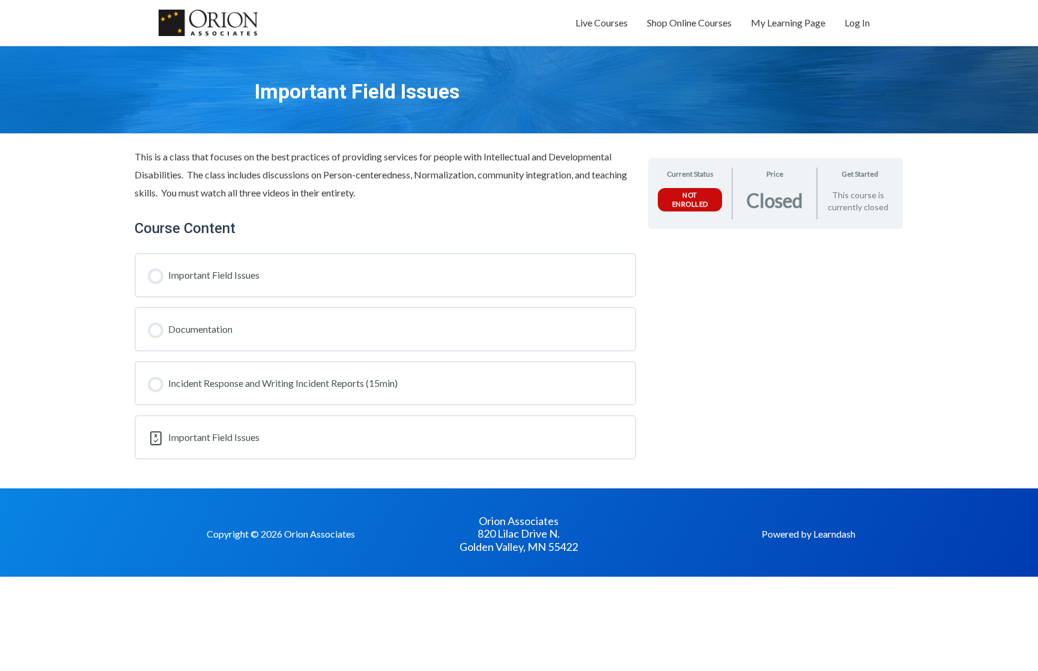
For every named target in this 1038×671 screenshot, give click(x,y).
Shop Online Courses (689, 22)
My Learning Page (788, 22)
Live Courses (601, 22)
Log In (857, 22)
